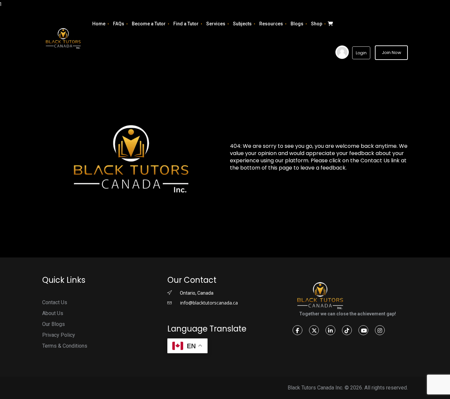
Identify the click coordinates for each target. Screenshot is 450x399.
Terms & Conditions (64, 346)
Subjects (242, 23)
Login (361, 53)
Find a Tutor (186, 23)
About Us (52, 313)
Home (98, 23)
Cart (329, 24)
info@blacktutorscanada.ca (208, 303)
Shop (316, 23)
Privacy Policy (58, 335)
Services (215, 23)
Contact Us (54, 302)
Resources (271, 23)
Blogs (297, 23)
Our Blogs (53, 324)
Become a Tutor (149, 23)
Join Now (391, 52)
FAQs (118, 23)
